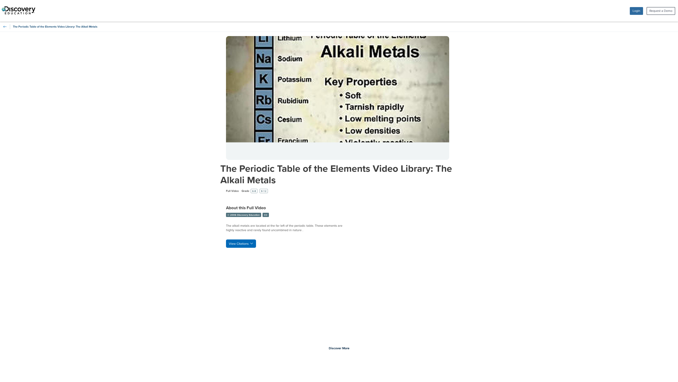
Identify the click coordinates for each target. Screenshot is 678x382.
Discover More (339, 348)
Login (636, 11)
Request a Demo (660, 11)
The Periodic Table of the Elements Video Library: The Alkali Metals (336, 174)
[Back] (4, 26)
